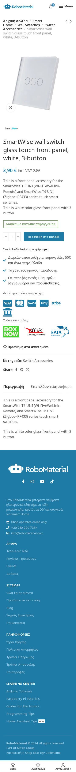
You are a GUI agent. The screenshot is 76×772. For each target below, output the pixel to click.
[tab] (13, 386)
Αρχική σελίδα (15, 21)
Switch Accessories (38, 360)
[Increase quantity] (18, 236)
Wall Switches (29, 25)
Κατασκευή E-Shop (19, 753)
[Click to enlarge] (10, 107)
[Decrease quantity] (5, 236)
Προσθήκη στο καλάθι (44, 237)
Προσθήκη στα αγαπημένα (28, 347)
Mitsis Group (25, 748)
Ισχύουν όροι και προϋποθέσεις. (34, 283)
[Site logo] (18, 6)
